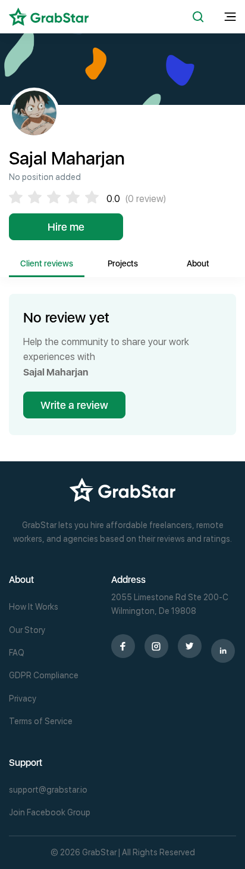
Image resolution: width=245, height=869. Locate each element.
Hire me (66, 227)
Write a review (74, 405)
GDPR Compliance (43, 675)
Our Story (27, 630)
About (198, 263)
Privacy (22, 698)
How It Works (33, 607)
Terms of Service (41, 721)
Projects (123, 263)
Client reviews (46, 263)
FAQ (16, 652)
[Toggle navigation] (230, 17)
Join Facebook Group (49, 812)
